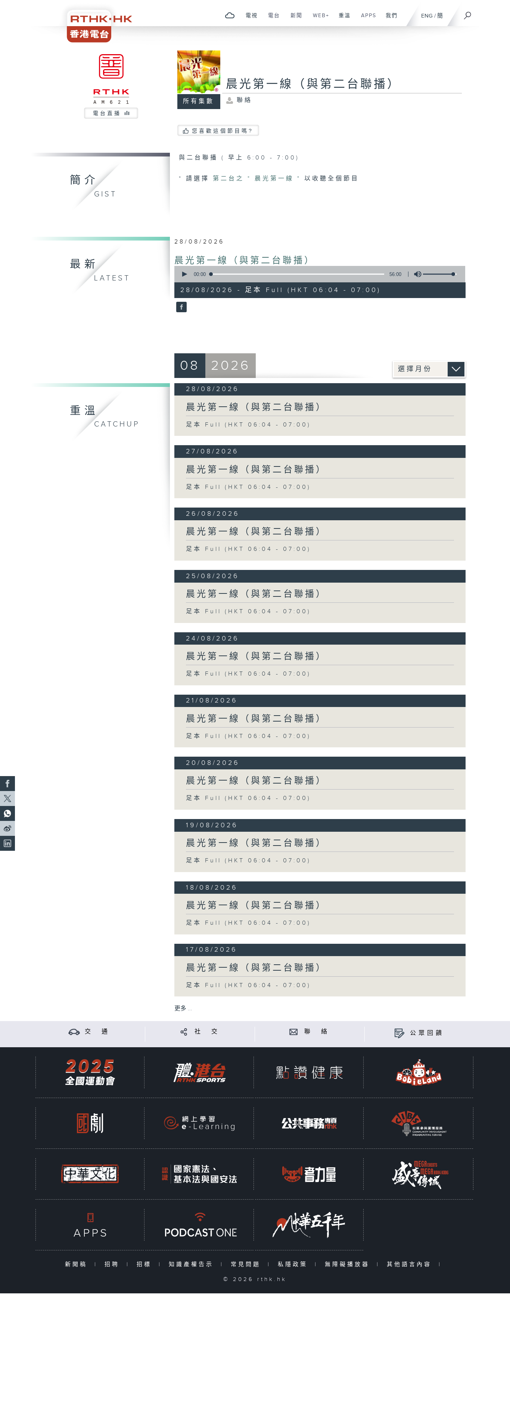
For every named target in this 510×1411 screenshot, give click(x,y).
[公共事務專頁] (309, 1123)
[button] (184, 274)
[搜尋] (467, 13)
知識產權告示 (193, 1264)
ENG (427, 16)
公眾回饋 (427, 1033)
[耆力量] (309, 1174)
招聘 (114, 1264)
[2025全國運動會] (90, 1072)
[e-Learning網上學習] (199, 1123)
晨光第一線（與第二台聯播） (244, 260)
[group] (415, 274)
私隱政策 (294, 1264)
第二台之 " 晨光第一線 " (258, 178)
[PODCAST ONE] (199, 1225)
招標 (146, 1264)
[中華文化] (90, 1174)
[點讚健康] (309, 1072)
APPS (365, 19)
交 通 (97, 1031)
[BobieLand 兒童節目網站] (419, 1072)
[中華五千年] (309, 1225)
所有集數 (198, 101)
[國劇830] (90, 1123)
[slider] (440, 274)
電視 (249, 19)
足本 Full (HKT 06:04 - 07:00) (248, 424)
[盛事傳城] (419, 1174)
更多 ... (183, 1008)
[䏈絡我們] (293, 1032)
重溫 (342, 19)
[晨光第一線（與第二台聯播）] (180, 308)
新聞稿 (78, 1264)
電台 (271, 19)
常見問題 (247, 1264)
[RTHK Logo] (94, 21)
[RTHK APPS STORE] (90, 1225)
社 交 (207, 1031)
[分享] (183, 1032)
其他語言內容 (411, 1264)
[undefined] (229, 15)
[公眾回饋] (399, 1033)
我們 (389, 19)
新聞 (293, 19)
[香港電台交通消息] (74, 1032)
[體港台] (199, 1072)
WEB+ (318, 19)
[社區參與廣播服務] (419, 1123)
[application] (317, 274)
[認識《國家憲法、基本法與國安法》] (199, 1174)
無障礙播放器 (349, 1264)
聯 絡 (317, 1031)
